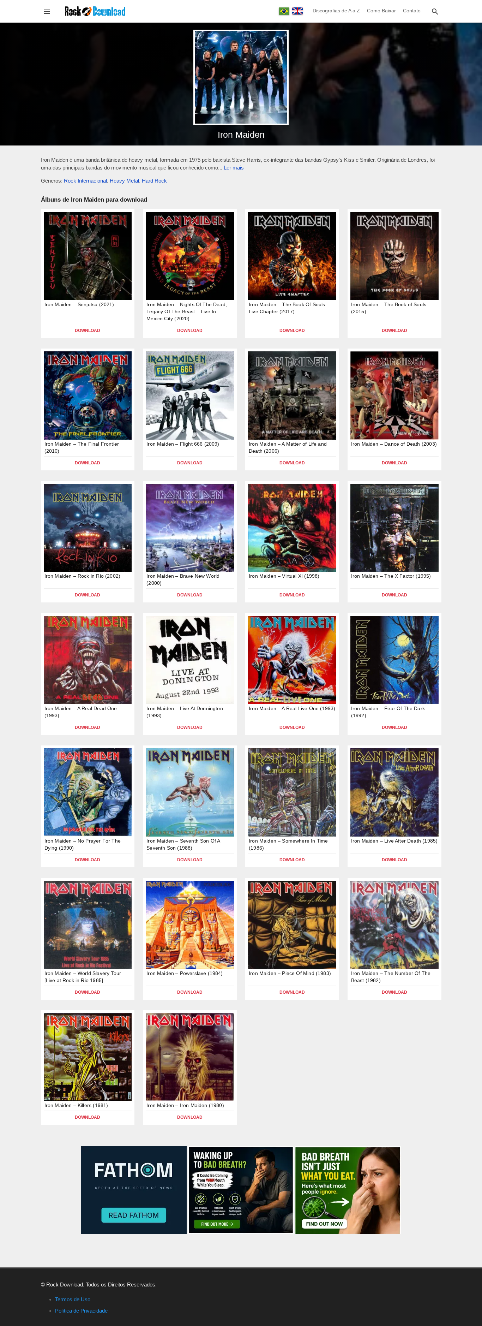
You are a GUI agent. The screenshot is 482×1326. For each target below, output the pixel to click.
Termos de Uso (72, 1299)
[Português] (284, 11)
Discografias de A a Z (336, 10)
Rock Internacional (85, 181)
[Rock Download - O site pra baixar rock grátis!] (95, 11)
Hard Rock (154, 181)
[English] (297, 10)
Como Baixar (381, 10)
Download (87, 330)
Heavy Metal (124, 181)
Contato (412, 10)
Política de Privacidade (81, 1311)
